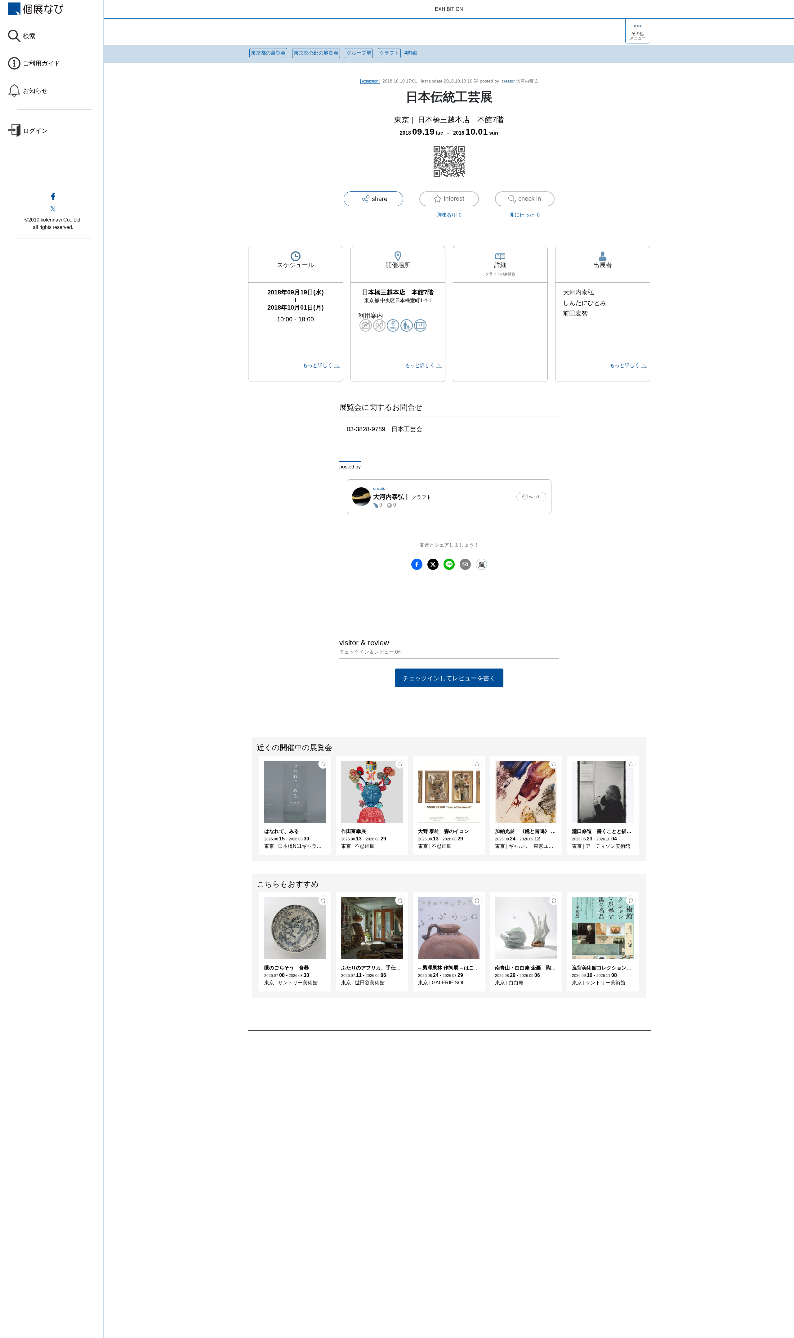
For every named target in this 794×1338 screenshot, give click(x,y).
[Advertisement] (434, 1101)
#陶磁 (410, 53)
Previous (252, 808)
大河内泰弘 (520, 80)
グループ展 (358, 53)
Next (646, 808)
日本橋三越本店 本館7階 (461, 119)
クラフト (389, 53)
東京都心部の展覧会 (316, 53)
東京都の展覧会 (268, 53)
